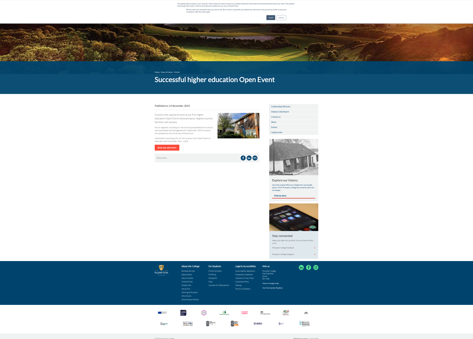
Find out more (280, 196)
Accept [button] (271, 18)
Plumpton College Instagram (283, 254)
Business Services (188, 271)
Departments (187, 275)
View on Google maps (270, 283)
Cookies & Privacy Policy (244, 278)
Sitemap (238, 285)
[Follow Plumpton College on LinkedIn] (301, 267)
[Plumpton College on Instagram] (315, 267)
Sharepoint (213, 278)
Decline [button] (281, 18)
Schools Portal (187, 282)
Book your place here (167, 148)
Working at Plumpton (190, 292)
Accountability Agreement (245, 271)
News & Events (187, 278)
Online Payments (215, 271)
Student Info (186, 285)
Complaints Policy (242, 282)
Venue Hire (186, 289)
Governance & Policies (190, 300)
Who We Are (186, 296)
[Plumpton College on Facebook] (308, 267)
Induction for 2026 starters (219, 285)
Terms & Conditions (242, 289)
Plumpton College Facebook (283, 248)
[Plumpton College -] (161, 270)
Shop (210, 282)
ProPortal (212, 275)
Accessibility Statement (244, 275)
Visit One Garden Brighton (272, 288)
